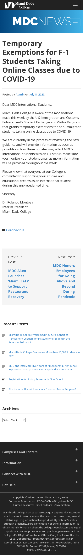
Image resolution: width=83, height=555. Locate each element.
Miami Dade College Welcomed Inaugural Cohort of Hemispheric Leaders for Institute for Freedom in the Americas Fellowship (39, 338)
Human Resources (23, 505)
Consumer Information (22, 501)
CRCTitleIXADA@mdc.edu (41, 550)
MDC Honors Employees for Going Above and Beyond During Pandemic (64, 281)
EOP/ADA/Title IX (47, 501)
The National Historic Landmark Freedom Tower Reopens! (42, 389)
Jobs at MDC (66, 501)
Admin (20, 94)
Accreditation (62, 505)
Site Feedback (44, 505)
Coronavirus (15, 230)
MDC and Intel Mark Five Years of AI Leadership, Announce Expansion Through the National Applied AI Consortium (43, 367)
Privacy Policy (61, 497)
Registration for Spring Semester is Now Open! (36, 379)
